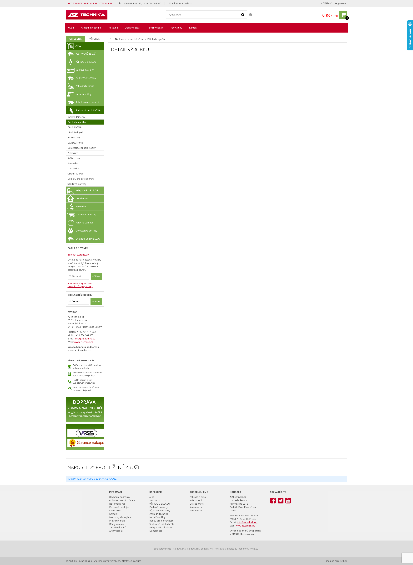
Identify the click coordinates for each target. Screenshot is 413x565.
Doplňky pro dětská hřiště (81, 178)
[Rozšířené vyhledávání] (250, 14)
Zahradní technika (85, 85)
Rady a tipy (176, 27)
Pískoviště (72, 153)
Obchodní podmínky (119, 496)
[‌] (273, 500)
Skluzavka (72, 163)
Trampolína (73, 168)
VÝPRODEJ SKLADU (86, 61)
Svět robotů (196, 500)
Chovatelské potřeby (86, 230)
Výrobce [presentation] (94, 38)
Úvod (71, 27)
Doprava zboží (132, 27)
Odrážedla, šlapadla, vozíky (81, 147)
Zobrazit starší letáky (78, 254)
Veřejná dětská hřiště (87, 190)
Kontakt (193, 27)
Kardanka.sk (196, 510)
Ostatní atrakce (75, 173)
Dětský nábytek (75, 132)
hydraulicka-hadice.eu (226, 548)
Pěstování (81, 206)
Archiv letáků (116, 530)
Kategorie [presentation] (75, 38)
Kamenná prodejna (91, 27)
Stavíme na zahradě (86, 214)
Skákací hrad (74, 158)
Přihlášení (326, 3)
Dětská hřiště (74, 127)
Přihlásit (96, 276)
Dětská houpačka (156, 39)
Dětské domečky (76, 116)
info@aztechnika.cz (182, 3)
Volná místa (115, 510)
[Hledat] (243, 14)
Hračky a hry (73, 137)
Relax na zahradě (84, 222)
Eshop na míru (331, 560)
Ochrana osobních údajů (122, 500)
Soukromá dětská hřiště (131, 39)
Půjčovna (113, 27)
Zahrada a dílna (198, 496)
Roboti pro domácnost (87, 102)
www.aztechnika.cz (83, 341)
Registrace (340, 3)
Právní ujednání (117, 520)
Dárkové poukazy (85, 69)
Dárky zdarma (116, 524)
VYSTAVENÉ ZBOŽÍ (85, 53)
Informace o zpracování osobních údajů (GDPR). (80, 284)
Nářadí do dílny (83, 94)
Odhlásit (96, 301)
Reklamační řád (117, 503)
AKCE (78, 45)
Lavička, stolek (75, 142)
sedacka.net (207, 548)
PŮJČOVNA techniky (86, 77)
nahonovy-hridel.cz (248, 548)
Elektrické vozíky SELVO (88, 238)
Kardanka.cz (196, 507)
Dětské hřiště (197, 503)
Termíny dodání (155, 27)
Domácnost (82, 198)
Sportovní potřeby (76, 183)
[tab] (75, 39)
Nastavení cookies (131, 560)
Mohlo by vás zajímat (120, 517)
